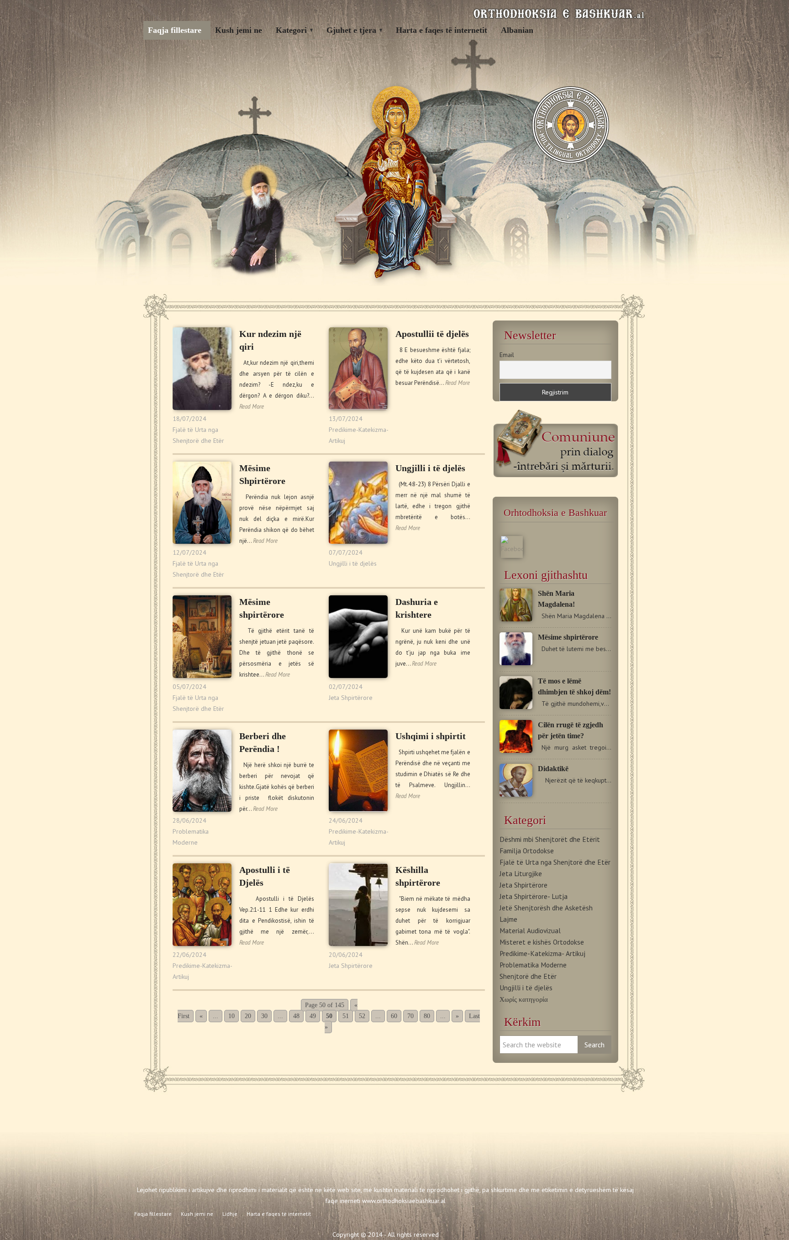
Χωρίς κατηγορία (524, 999)
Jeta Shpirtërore (351, 698)
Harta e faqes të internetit (441, 30)
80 (427, 1016)
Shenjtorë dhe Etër (528, 976)
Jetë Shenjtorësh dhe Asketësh (546, 907)
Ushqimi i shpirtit (430, 736)
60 (394, 1016)
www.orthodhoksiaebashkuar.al (404, 1201)
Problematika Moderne (533, 964)
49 (313, 1016)
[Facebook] (512, 549)
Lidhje (229, 1213)
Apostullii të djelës (432, 334)
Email (507, 355)
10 (231, 1016)
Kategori (291, 30)
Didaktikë (553, 768)
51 (345, 1016)
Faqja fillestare (174, 30)
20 (248, 1016)
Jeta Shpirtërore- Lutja (534, 896)
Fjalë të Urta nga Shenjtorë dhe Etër (555, 862)
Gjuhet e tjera (351, 30)
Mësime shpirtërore (568, 637)
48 (296, 1016)
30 (264, 1016)
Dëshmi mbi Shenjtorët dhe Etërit (550, 839)
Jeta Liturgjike (521, 873)
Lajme (508, 919)
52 (362, 1016)
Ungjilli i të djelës (353, 563)
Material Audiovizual (530, 930)
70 (410, 1016)
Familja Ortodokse (527, 850)
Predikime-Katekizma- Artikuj (542, 953)
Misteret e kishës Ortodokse (542, 941)
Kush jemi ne (238, 30)
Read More (251, 406)
